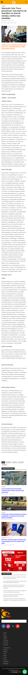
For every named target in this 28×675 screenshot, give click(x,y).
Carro (4, 635)
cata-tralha (21, 462)
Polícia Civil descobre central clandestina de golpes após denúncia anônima (13, 595)
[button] (24, 672)
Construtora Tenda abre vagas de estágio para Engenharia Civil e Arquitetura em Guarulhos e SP (14, 599)
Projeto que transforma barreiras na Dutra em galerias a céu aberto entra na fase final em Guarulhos (13, 515)
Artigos (5, 633)
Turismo (5, 659)
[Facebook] (3, 626)
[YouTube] (18, 626)
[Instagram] (8, 626)
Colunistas (5, 640)
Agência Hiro (16, 670)
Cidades (3, 6)
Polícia (4, 653)
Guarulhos (8, 462)
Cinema (5, 638)
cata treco (15, 462)
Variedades (6, 661)
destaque (4, 464)
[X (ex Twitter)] (13, 626)
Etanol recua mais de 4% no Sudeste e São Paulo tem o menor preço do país (14, 577)
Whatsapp (5, 663)
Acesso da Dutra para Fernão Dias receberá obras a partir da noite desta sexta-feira (12, 490)
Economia (5, 642)
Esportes (5, 649)
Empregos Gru (9, 537)
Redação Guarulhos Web (8, 20)
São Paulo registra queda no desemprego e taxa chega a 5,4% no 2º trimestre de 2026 (13, 541)
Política (5, 655)
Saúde (4, 657)
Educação (5, 644)
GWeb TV (5, 651)
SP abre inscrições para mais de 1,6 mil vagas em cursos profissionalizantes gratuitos (14, 591)
